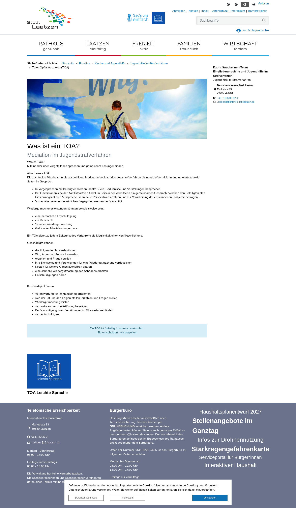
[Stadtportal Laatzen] (49, 18)
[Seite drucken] (254, 4)
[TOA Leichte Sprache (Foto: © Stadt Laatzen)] (49, 371)
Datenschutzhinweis (86, 497)
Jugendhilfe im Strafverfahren (149, 63)
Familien (84, 63)
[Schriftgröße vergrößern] (236, 4)
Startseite (68, 63)
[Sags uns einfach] (138, 18)
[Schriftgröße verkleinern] (228, 4)
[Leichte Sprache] (158, 18)
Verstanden (210, 497)
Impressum (127, 497)
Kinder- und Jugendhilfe (110, 63)
